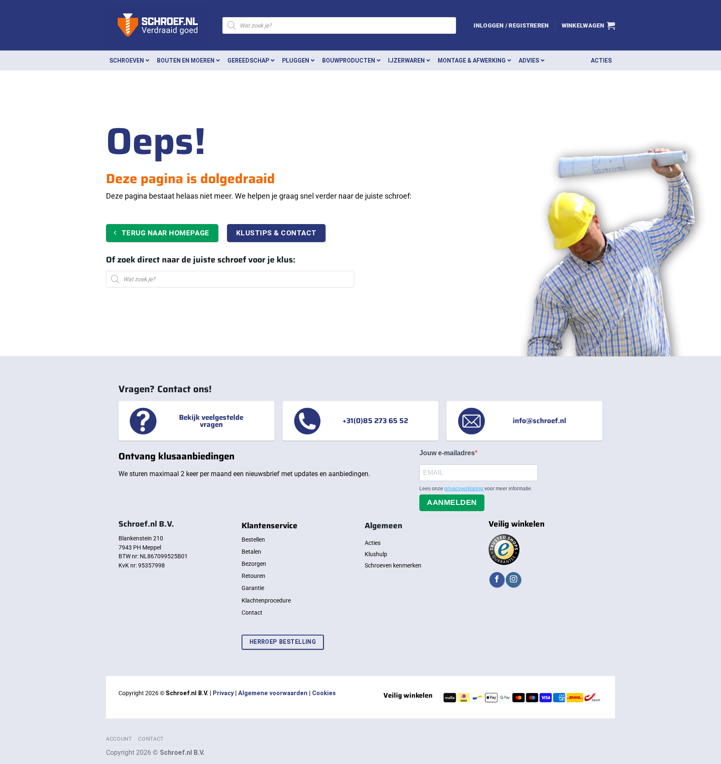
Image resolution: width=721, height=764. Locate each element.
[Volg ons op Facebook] (496, 579)
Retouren (253, 575)
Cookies (324, 693)
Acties (373, 543)
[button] (511, 25)
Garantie (253, 588)
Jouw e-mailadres (447, 452)
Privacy (223, 693)
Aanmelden (452, 502)
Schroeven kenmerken (393, 565)
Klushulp (376, 554)
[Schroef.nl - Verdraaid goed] (158, 25)
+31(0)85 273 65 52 (375, 420)
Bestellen (253, 539)
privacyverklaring (464, 489)
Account (119, 739)
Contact (252, 612)
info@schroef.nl (539, 420)
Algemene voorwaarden (273, 693)
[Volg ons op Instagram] (513, 579)
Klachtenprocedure (266, 600)
